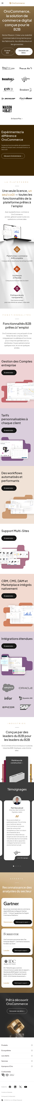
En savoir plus (7, 51)
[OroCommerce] (17, 3)
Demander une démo (16, 1011)
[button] (2, 779)
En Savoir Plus (16, 119)
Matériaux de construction (16, 761)
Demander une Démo (23, 51)
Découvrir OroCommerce (12, 156)
